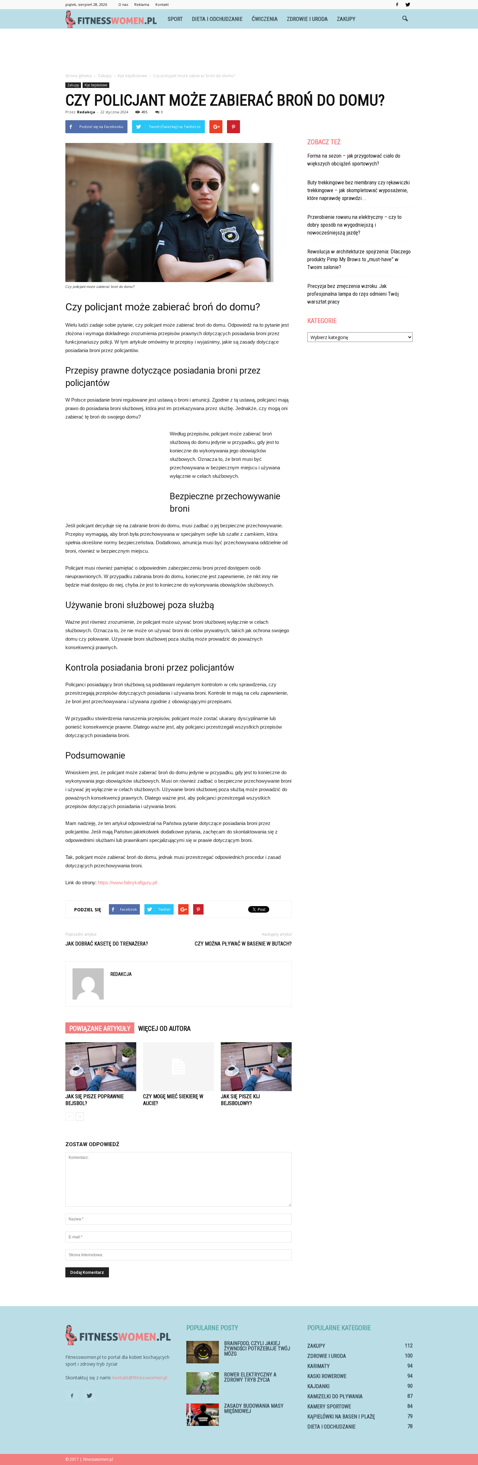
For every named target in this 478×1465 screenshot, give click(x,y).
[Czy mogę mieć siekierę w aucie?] (178, 1066)
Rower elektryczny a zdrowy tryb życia (250, 1377)
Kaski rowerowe (326, 1376)
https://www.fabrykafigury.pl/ (127, 882)
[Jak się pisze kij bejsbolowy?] (256, 1066)
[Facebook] (397, 4)
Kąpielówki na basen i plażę (341, 1417)
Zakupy (346, 19)
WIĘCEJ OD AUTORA (164, 1028)
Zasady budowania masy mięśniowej (254, 1408)
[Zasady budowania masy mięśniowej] (202, 1414)
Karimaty (318, 1366)
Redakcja (86, 111)
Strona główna (78, 75)
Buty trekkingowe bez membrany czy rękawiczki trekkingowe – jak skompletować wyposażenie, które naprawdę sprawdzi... (358, 190)
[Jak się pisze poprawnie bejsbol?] (100, 1066)
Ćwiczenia (265, 19)
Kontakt (162, 4)
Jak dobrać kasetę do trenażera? (106, 944)
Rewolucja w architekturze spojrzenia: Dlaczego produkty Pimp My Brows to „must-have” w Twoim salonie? (359, 259)
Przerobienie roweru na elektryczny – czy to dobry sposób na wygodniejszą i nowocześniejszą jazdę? (354, 225)
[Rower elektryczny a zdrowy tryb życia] (202, 1383)
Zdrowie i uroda (307, 19)
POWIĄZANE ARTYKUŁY (99, 1028)
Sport (175, 19)
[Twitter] (408, 4)
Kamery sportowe (329, 1406)
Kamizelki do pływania (335, 1396)
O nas (123, 4)
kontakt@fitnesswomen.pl (140, 1377)
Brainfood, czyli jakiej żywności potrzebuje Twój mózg (257, 1348)
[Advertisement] (239, 51)
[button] (405, 19)
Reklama (141, 4)
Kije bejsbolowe (96, 85)
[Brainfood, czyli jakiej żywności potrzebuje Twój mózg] (202, 1352)
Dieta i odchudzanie (217, 19)
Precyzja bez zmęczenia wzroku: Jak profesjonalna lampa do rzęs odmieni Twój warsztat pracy (353, 294)
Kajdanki (318, 1386)
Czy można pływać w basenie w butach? (243, 944)
